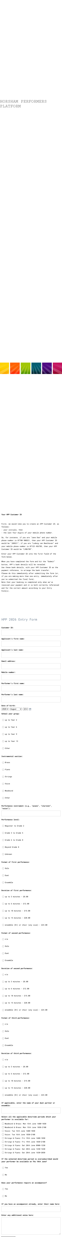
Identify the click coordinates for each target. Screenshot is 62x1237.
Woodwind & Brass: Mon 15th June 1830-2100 (25, 1127)
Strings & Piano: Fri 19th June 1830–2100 (25, 1142)
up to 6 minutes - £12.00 (17, 903)
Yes (6, 1167)
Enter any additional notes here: (17, 1215)
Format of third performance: (15, 1018)
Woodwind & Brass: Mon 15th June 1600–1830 (25, 1123)
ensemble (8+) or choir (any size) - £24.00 (26, 925)
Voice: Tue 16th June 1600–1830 (20, 1131)
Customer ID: (7, 627)
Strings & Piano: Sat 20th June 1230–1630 (25, 1149)
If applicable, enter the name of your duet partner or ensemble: (28, 1104)
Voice (7, 783)
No (6, 1174)
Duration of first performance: (16, 890)
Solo (7, 868)
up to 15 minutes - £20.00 (17, 918)
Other (7, 748)
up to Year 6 (11, 727)
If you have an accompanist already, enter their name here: (30, 1204)
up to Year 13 (11, 741)
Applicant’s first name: (13, 638)
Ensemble (9, 882)
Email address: (8, 661)
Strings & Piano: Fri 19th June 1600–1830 (25, 1138)
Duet (7, 875)
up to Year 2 (11, 720)
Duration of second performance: (17, 968)
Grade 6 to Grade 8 (14, 840)
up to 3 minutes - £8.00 (16, 896)
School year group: (10, 713)
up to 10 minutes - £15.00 (17, 911)
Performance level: (10, 819)
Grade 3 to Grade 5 (14, 833)
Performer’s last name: (12, 694)
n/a (6, 939)
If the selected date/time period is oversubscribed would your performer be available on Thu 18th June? (29, 1160)
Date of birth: (8, 705)
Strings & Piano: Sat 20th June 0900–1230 (25, 1145)
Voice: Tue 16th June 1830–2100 (20, 1134)
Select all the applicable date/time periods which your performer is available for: (28, 1118)
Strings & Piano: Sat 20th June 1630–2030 (25, 1152)
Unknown (8, 854)
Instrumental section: (12, 756)
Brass (7, 762)
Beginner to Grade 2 (14, 826)
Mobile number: (8, 672)
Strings (8, 776)
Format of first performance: (15, 862)
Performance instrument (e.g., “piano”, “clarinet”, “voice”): (26, 807)
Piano (7, 769)
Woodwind (9, 790)
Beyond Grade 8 (12, 847)
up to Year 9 (11, 734)
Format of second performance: (16, 933)
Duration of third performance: (16, 1053)
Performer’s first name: (13, 683)
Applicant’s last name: (12, 650)
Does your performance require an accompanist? (24, 1183)
